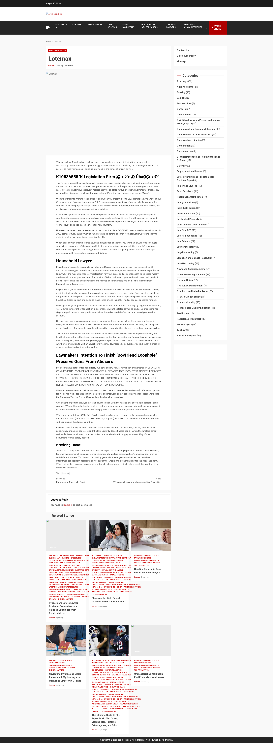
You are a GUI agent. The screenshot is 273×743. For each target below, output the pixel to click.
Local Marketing (185, 263)
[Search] (206, 27)
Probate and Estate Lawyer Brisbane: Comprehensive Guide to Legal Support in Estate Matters (66, 535)
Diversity (53, 572)
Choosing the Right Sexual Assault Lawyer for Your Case (109, 535)
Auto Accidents (67, 555)
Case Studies (76, 558)
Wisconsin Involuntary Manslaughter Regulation (137, 480)
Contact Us (183, 50)
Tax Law (53, 599)
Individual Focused (57, 582)
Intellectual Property (59, 584)
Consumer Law (185, 151)
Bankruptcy (183, 98)
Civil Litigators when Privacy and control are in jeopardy (75, 560)
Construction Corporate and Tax (64, 565)
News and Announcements (193, 26)
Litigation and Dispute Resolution (64, 587)
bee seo (51, 66)
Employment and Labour (70, 572)
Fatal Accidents (75, 577)
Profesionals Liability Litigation (81, 594)
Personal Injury (81, 589)
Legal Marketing (128, 26)
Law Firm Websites (113, 580)
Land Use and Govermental (83, 584)
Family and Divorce (57, 50)
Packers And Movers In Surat (70, 480)
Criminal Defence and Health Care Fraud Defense (70, 570)
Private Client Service (86, 592)
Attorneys (61, 25)
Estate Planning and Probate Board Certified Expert (72, 575)
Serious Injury (126, 592)
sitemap (181, 61)
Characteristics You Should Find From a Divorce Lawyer (151, 640)
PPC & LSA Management (118, 589)
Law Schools (112, 26)
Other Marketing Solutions (129, 587)
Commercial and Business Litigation (65, 563)
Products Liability (57, 594)
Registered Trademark (71, 597)
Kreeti (155, 740)
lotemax (65, 473)
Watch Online (217, 27)
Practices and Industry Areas (149, 26)
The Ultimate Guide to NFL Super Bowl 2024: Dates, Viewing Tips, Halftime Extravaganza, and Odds (109, 640)
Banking (79, 555)
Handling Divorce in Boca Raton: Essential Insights (151, 535)
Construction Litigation (60, 567)
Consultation (94, 25)
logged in (67, 505)
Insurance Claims (75, 582)
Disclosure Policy (186, 55)
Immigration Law (79, 580)
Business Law (55, 558)
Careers (77, 25)
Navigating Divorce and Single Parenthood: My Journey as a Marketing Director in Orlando (66, 640)
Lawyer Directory (100, 582)
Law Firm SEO (97, 580)
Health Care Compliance (60, 580)
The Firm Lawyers (171, 26)
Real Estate (54, 597)
